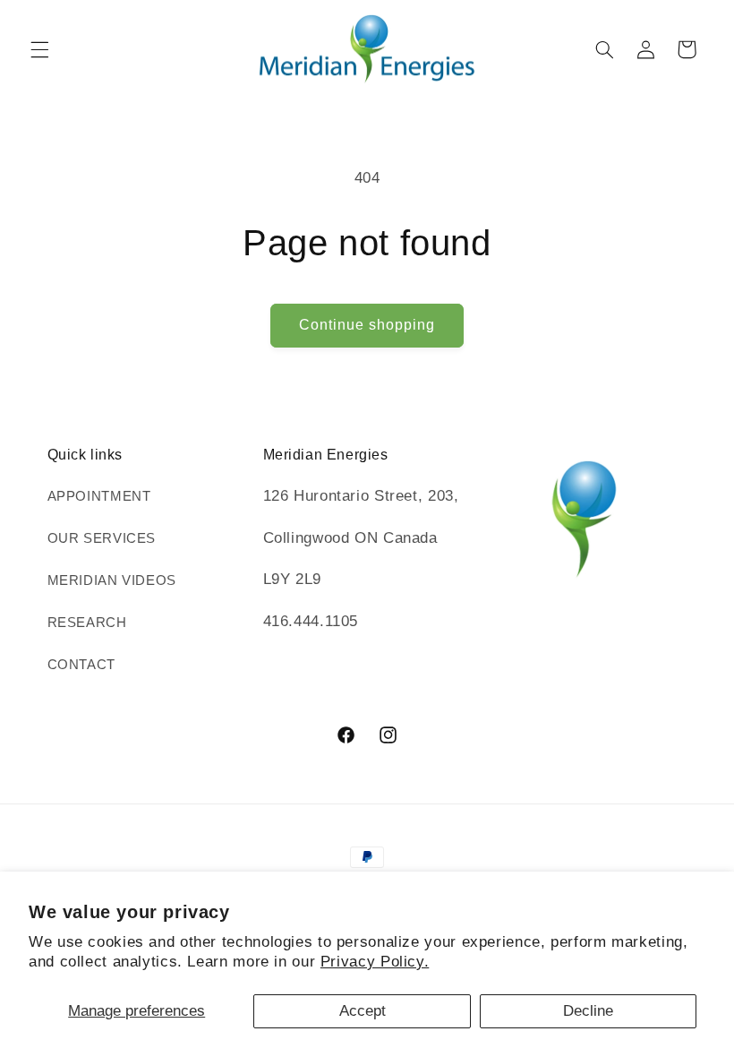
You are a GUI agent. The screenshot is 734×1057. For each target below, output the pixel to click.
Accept (362, 1010)
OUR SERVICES (102, 538)
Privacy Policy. (374, 961)
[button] (39, 49)
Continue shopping (367, 324)
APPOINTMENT (99, 496)
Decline (588, 1010)
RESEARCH (87, 622)
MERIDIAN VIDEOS (111, 580)
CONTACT (81, 664)
